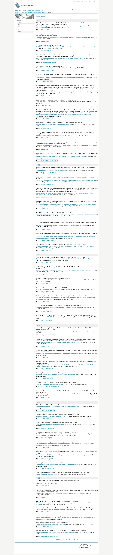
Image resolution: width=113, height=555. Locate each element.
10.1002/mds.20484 (44, 301)
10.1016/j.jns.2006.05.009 (45, 250)
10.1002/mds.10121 (44, 512)
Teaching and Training (83, 7)
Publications (72, 7)
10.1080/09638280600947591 (46, 70)
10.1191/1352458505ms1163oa (47, 283)
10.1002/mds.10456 (44, 447)
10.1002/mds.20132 (44, 357)
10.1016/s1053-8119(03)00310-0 (47, 459)
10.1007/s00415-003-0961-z (46, 418)
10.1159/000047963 (44, 486)
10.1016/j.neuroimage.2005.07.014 (47, 173)
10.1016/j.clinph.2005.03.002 (46, 292)
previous (58, 539)
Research (63, 7)
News (78, 1)
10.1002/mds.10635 (44, 346)
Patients (94, 7)
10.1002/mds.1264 (43, 497)
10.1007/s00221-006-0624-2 (46, 51)
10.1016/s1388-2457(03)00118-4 (47, 438)
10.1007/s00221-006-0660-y (46, 81)
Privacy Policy (89, 1)
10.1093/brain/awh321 (44, 398)
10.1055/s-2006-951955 (45, 105)
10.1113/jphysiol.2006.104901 (46, 184)
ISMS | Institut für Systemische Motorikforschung (29, 10)
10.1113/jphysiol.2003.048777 (46, 335)
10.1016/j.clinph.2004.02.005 (46, 369)
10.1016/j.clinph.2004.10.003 (46, 274)
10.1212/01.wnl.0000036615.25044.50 (48, 536)
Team (57, 7)
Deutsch (95, 1)
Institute (51, 7)
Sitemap (75, 1)
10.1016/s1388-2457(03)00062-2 (47, 428)
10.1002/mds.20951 (44, 208)
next (77, 539)
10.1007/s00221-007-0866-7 (46, 128)
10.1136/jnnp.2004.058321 (45, 321)
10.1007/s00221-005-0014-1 (46, 311)
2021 (19, 29)
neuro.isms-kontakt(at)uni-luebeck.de (89, 548)
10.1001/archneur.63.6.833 (45, 197)
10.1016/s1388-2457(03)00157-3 (47, 468)
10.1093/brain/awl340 (44, 96)
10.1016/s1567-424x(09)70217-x (47, 410)
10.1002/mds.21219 (44, 30)
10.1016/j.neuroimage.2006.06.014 (47, 240)
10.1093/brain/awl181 (44, 229)
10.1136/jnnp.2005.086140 (45, 218)
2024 (19, 24)
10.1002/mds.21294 (44, 138)
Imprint (82, 1)
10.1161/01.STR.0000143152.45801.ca (49, 386)
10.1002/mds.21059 (44, 41)
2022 (19, 28)
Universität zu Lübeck (19, 12)
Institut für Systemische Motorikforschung (33, 12)
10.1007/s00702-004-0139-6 (46, 378)
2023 (19, 26)
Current (19, 22)
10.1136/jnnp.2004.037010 (45, 262)
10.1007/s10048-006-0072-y (46, 118)
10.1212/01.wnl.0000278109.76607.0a (48, 160)
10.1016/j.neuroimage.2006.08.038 (47, 62)
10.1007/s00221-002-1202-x (46, 526)
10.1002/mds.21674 (44, 149)
